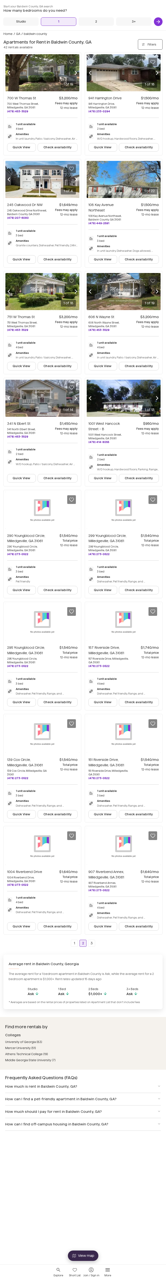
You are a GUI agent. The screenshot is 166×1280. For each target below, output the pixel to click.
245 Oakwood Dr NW (25, 205)
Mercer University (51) (20, 1048)
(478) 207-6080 (18, 217)
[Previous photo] (8, 73)
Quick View (21, 147)
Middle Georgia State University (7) (30, 1060)
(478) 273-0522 (17, 554)
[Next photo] (75, 73)
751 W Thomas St (21, 317)
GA (18, 34)
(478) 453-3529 (17, 111)
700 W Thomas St (21, 98)
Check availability (57, 147)
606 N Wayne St (101, 317)
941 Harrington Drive (105, 98)
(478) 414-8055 (98, 442)
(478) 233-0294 (99, 111)
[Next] (158, 21)
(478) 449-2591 (98, 223)
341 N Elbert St (18, 423)
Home (8, 34)
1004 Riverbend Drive (24, 872)
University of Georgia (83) (23, 1042)
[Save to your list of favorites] (71, 62)
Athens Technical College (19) (26, 1054)
